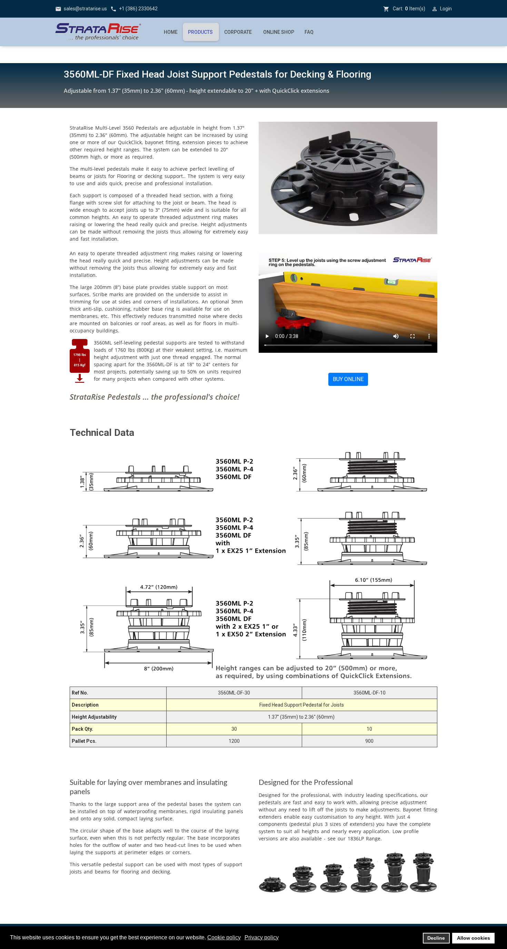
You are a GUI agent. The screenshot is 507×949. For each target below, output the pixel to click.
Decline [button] (436, 938)
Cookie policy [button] (224, 937)
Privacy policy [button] (262, 937)
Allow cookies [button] (473, 938)
